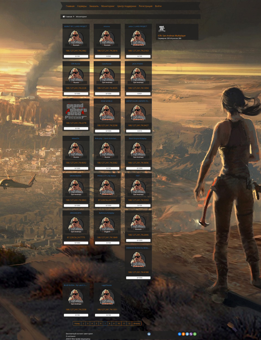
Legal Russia (106, 285)
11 (124, 323)
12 (129, 323)
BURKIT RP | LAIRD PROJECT (75, 26)
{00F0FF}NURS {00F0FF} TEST (137, 101)
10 (119, 323)
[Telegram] (187, 334)
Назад (77, 323)
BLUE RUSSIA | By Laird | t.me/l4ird (75, 285)
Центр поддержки (126, 6)
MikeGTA (75, 138)
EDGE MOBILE (106, 101)
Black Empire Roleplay (138, 138)
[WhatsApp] (194, 334)
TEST (138, 175)
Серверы (82, 6)
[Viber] (191, 334)
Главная (70, 6)
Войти (158, 6)
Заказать (94, 6)
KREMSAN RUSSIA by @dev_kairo (137, 248)
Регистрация (145, 6)
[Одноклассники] (183, 334)
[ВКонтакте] (179, 334)
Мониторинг (108, 6)
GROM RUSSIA (75, 175)
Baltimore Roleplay (106, 213)
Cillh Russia (75, 63)
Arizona (107, 26)
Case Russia (106, 63)
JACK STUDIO (138, 63)
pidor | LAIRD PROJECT (138, 26)
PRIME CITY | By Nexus (106, 175)
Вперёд (137, 323)
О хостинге (70, 336)
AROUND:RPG (75, 213)
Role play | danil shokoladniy (106, 138)
